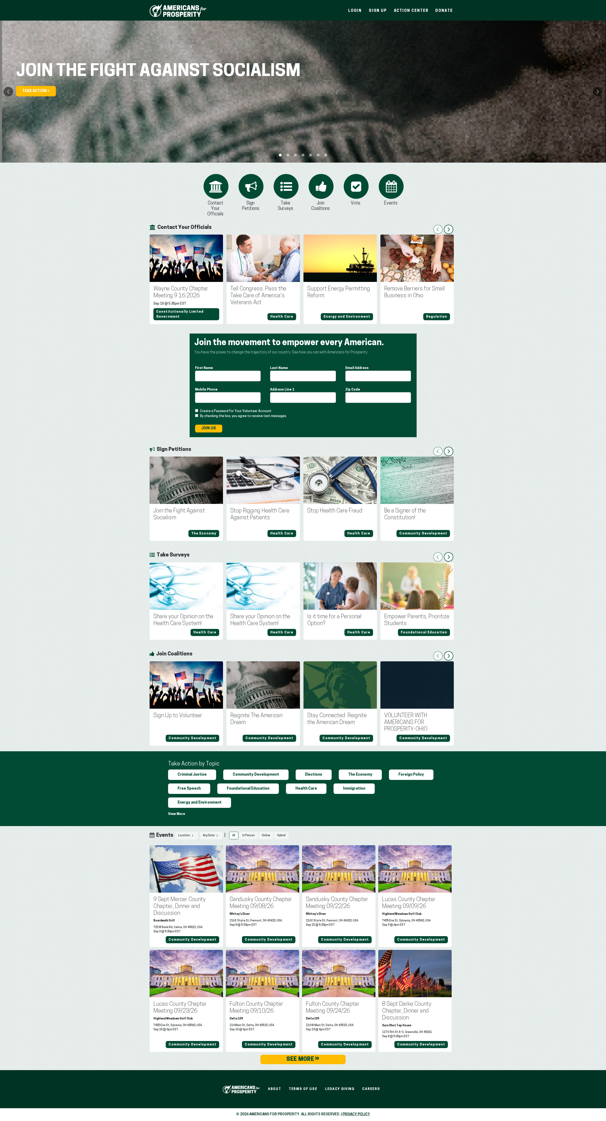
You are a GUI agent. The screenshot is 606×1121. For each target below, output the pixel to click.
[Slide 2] (295, 155)
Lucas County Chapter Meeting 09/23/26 (180, 1007)
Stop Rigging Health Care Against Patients (259, 514)
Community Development (256, 775)
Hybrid (281, 835)
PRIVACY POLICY (356, 1114)
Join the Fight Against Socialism (179, 514)
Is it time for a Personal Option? (334, 620)
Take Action (35, 91)
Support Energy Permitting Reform (338, 292)
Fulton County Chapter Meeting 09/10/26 (256, 1007)
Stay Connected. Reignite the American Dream (337, 719)
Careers (371, 1089)
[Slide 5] (318, 155)
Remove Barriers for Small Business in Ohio (414, 292)
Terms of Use (303, 1089)
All (233, 835)
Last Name (279, 368)
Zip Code (353, 389)
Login (355, 11)
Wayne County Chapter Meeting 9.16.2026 (180, 292)
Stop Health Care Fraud (334, 511)
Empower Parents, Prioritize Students (416, 620)
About (274, 1089)
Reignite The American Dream (256, 719)
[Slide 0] (280, 155)
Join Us (208, 428)
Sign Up (378, 11)
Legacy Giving (340, 1089)
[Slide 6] (325, 155)
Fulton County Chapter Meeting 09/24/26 (332, 1007)
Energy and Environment (200, 803)
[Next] (597, 92)
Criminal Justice (192, 775)
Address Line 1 (282, 389)
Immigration (354, 789)
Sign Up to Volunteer (177, 716)
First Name (204, 368)
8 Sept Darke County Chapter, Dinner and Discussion (406, 1011)
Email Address (357, 368)
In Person (248, 835)
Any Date (209, 835)
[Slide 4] (310, 155)
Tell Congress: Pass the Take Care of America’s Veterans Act (258, 296)
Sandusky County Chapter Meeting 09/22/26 (337, 903)
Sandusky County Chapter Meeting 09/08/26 (261, 903)
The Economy (360, 775)
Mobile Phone (206, 389)
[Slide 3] (303, 155)
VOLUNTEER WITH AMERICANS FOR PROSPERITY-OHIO (405, 722)
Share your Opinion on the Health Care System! (183, 620)
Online (266, 835)
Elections (313, 775)
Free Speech (189, 789)
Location (184, 835)
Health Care (306, 789)
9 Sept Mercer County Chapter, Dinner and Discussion (179, 906)
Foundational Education (248, 789)
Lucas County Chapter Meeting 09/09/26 (408, 903)
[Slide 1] (287, 155)
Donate (444, 11)
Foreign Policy (411, 775)
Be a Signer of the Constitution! (405, 514)
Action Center (411, 11)
